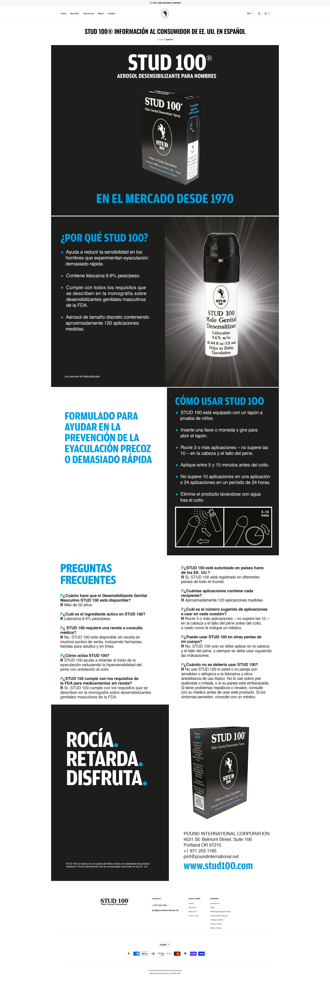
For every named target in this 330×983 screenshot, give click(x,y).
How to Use (193, 916)
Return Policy (215, 928)
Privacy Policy (216, 924)
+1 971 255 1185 (159, 905)
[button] (259, 13)
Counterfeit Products (219, 916)
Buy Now (192, 907)
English (160, 39)
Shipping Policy (216, 920)
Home (191, 903)
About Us (192, 911)
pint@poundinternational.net (165, 910)
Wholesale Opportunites (220, 911)
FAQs (212, 907)
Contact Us (214, 903)
